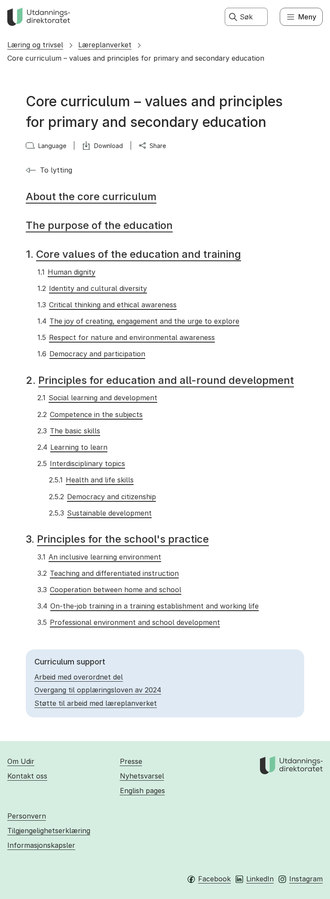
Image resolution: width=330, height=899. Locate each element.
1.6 (91, 353)
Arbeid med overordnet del (78, 677)
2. (160, 380)
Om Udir (20, 761)
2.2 (89, 414)
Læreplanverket (104, 44)
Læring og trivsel (35, 44)
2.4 (72, 447)
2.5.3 (100, 513)
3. (117, 539)
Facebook (214, 878)
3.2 (107, 573)
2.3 (68, 430)
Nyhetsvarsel (142, 776)
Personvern (26, 816)
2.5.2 (102, 496)
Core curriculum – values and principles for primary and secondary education (135, 58)
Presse (131, 761)
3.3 (109, 589)
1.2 (92, 288)
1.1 (66, 272)
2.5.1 (91, 480)
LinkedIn (260, 878)
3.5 (128, 622)
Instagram (306, 878)
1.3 (106, 304)
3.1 (99, 557)
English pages (142, 790)
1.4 (138, 321)
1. (133, 254)
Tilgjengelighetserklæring (48, 830)
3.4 (147, 606)
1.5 (125, 337)
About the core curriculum (91, 196)
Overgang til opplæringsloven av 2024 (97, 690)
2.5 (81, 463)
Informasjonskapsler (41, 845)
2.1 (97, 397)
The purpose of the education (99, 225)
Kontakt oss (27, 776)
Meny (307, 16)
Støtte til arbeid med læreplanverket (95, 703)
